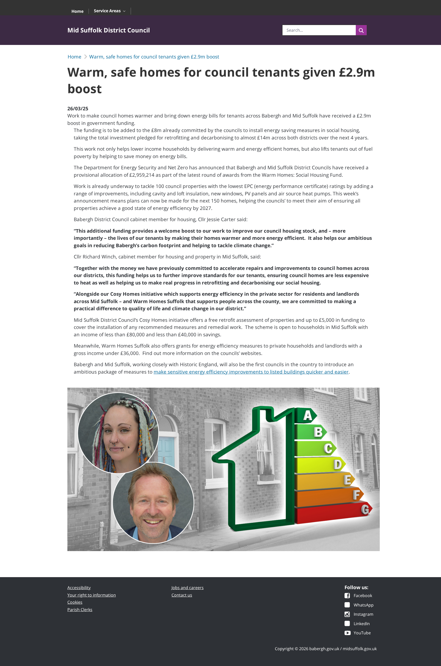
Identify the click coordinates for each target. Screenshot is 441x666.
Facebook (363, 595)
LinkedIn (362, 624)
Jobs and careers (188, 587)
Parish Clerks (79, 609)
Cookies (74, 602)
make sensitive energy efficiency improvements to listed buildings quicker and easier (251, 371)
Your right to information (91, 595)
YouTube (362, 633)
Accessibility (79, 587)
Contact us (182, 595)
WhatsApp (364, 605)
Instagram (363, 614)
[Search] (361, 30)
